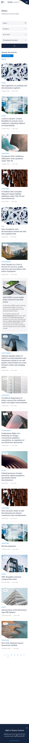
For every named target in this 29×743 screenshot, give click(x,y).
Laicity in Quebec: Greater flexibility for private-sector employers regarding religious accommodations (13, 122)
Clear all (3, 59)
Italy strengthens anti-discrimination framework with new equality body (13, 231)
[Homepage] (10, 2)
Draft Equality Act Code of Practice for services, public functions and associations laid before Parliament (13, 267)
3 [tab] (14, 655)
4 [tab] (17, 655)
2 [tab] (11, 655)
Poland (3, 83)
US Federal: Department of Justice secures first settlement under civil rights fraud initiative (14, 400)
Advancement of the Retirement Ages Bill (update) (14, 611)
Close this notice (14, 740)
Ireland (3, 574)
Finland (3, 470)
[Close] (27, 728)
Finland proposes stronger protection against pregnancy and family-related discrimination (12, 476)
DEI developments (8, 546)
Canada (3, 116)
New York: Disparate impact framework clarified (12, 644)
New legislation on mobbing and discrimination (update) (14, 86)
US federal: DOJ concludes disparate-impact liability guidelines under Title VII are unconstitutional (12, 194)
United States (5, 153)
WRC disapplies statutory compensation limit (11, 578)
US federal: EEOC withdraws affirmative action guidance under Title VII (12, 158)
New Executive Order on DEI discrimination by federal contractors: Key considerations (13, 513)
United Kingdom (6, 261)
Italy (2, 226)
